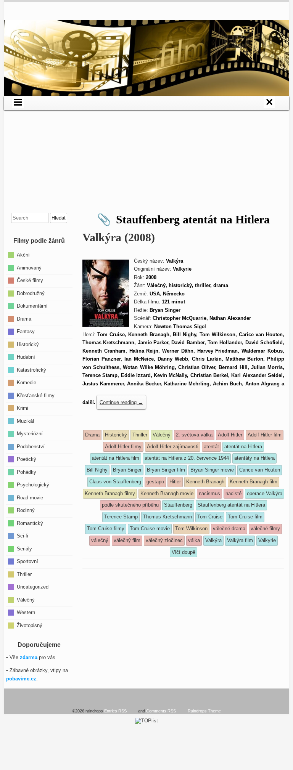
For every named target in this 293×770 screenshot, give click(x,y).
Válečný (26, 599)
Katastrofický (31, 369)
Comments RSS (161, 711)
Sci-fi (22, 536)
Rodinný (26, 510)
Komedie (26, 382)
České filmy (30, 280)
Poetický (26, 459)
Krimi (22, 408)
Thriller (24, 574)
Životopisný (29, 625)
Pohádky (26, 472)
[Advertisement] (146, 163)
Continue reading (121, 402)
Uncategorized (32, 587)
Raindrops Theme (204, 711)
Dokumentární (32, 306)
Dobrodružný (31, 293)
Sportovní (27, 561)
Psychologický (33, 485)
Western (26, 612)
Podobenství (31, 446)
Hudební (26, 357)
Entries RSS (115, 711)
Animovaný (29, 267)
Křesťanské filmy (36, 395)
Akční (23, 255)
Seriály (24, 548)
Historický (28, 344)
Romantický (30, 523)
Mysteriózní (30, 433)
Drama (24, 318)
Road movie (30, 497)
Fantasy (26, 331)
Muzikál (25, 421)
